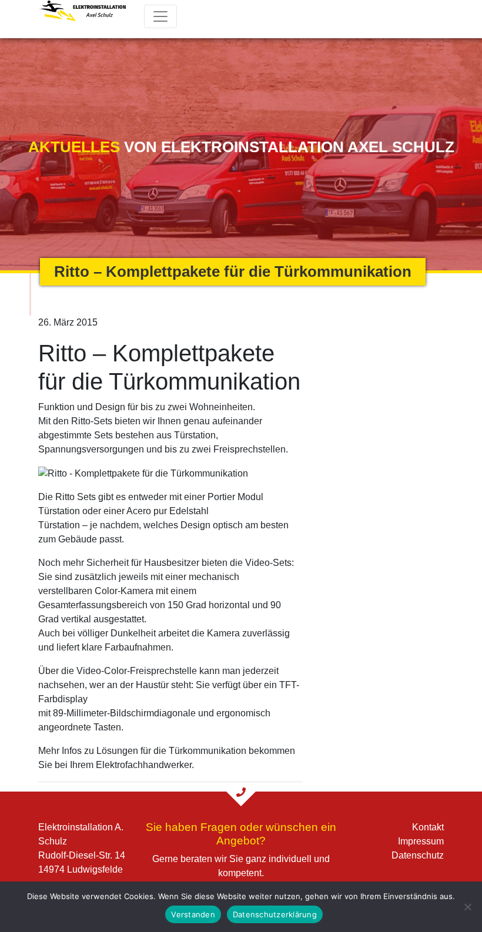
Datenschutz (417, 855)
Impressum (421, 841)
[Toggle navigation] (160, 16)
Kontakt (428, 827)
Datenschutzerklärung (275, 914)
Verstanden (193, 914)
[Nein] (467, 907)
